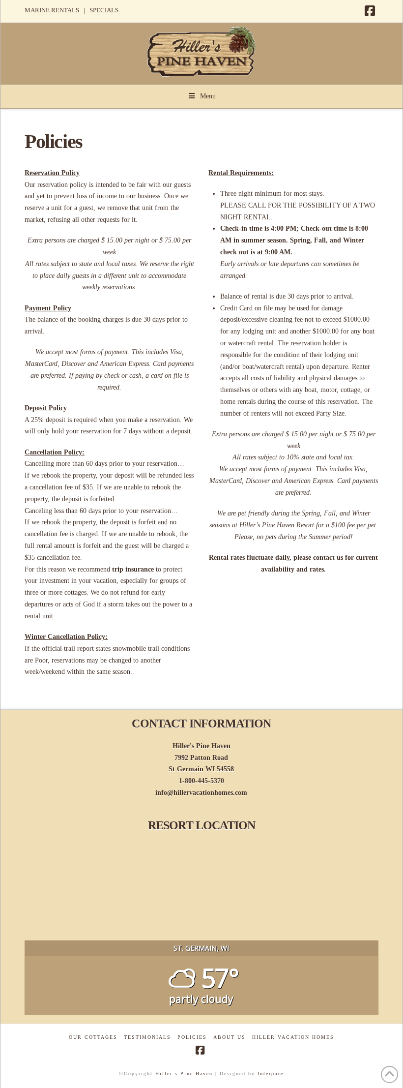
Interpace (271, 1073)
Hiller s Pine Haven (184, 1073)
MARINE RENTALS (52, 10)
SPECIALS (103, 10)
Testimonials (147, 1037)
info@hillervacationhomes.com (201, 792)
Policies (192, 1037)
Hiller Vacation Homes (293, 1037)
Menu (208, 96)
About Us (229, 1037)
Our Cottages (93, 1037)
